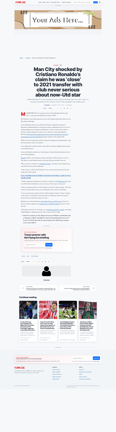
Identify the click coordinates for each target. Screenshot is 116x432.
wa (64, 108)
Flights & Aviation (66, 2)
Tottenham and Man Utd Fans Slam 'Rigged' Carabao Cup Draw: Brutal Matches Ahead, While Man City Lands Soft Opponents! (87, 326)
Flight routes (55, 379)
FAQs (80, 374)
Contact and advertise (85, 372)
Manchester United (45, 164)
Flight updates (56, 372)
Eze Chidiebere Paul (26, 337)
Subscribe (49, 244)
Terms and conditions (85, 379)
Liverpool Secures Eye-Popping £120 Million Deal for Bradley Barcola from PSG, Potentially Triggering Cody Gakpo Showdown (27, 326)
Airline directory (56, 376)
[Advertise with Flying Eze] (58, 20)
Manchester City (62, 181)
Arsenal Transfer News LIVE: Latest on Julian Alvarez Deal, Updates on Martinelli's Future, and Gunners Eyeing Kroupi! (47, 325)
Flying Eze (47, 105)
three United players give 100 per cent (51, 201)
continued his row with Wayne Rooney (49, 204)
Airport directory (56, 374)
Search (95, 2)
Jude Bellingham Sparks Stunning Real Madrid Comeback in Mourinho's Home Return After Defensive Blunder (67, 325)
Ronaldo (23, 158)
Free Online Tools (55, 2)
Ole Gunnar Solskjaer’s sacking (55, 210)
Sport (47, 2)
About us (81, 369)
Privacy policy (83, 376)
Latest (40, 2)
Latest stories (56, 369)
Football (28, 58)
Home (21, 58)
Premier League (34, 256)
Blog (44, 2)
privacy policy (49, 247)
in (38, 261)
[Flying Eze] (20, 2)
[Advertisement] (58, 44)
